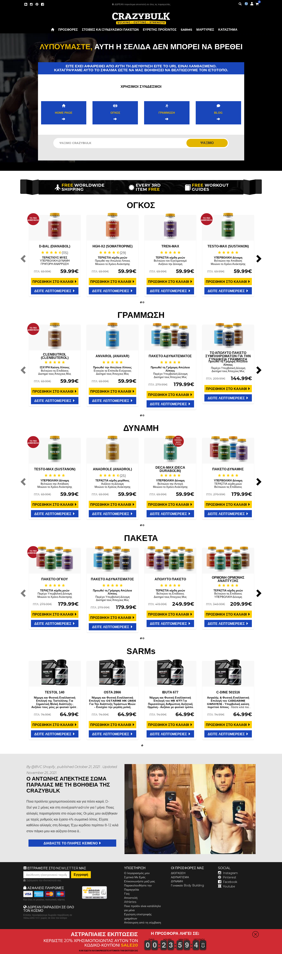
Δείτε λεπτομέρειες (53, 291)
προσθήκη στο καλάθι (53, 282)
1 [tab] (141, 302)
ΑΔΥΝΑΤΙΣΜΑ (180, 877)
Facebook (230, 882)
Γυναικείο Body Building (187, 885)
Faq (126, 893)
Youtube (229, 886)
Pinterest (229, 877)
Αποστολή (130, 898)
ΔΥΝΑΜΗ (177, 881)
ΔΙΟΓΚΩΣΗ (178, 873)
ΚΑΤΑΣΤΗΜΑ (227, 30)
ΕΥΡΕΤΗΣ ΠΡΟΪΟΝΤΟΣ (160, 30)
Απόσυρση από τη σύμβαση (142, 922)
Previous (24, 258)
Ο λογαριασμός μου (137, 873)
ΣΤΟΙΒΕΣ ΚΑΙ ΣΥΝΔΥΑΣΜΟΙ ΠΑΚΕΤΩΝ (110, 30)
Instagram (230, 873)
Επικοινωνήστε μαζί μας (139, 881)
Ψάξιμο (207, 143)
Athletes (130, 902)
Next (258, 258)
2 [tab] (143, 302)
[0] (257, 3)
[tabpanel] (55, 255)
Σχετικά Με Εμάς (135, 877)
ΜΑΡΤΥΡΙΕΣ (205, 30)
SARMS (186, 30)
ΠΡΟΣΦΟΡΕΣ (68, 30)
